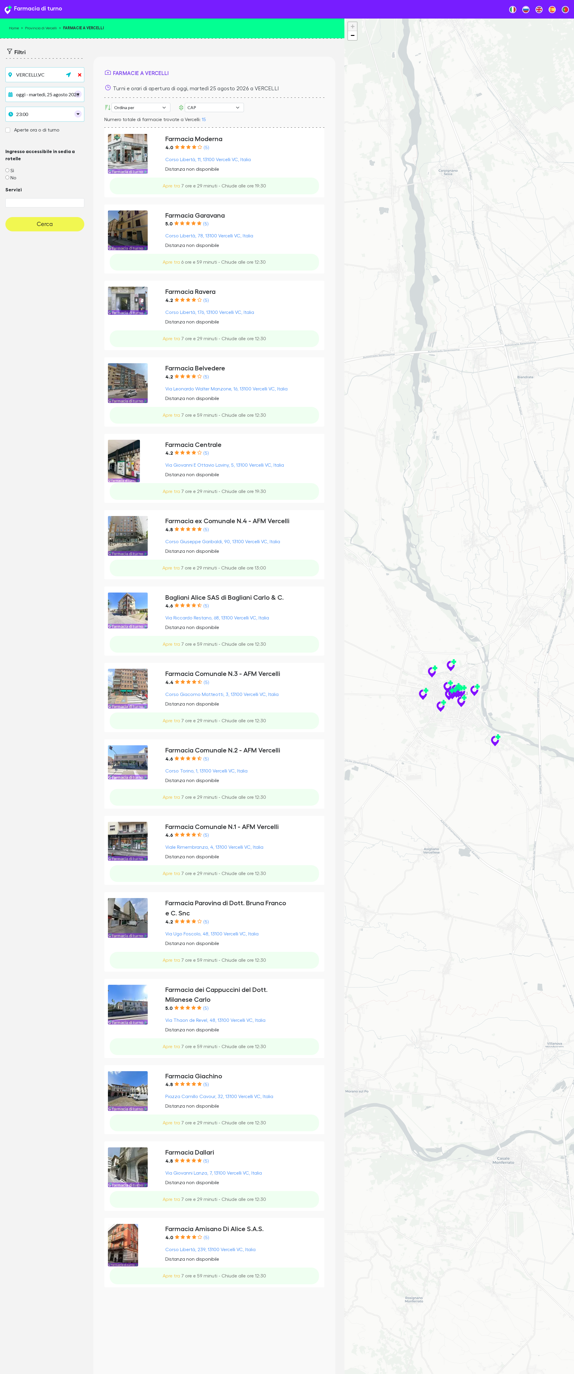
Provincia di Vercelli (41, 28)
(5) (206, 147)
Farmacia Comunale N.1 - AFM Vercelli (222, 826)
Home (14, 28)
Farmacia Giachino (193, 1076)
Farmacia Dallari (189, 1152)
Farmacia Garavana (195, 215)
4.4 (169, 682)
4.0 (169, 147)
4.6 (169, 606)
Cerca (45, 224)
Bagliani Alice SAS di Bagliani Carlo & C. (224, 597)
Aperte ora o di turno (36, 130)
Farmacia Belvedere (195, 368)
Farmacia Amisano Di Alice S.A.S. (214, 1228)
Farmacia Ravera (190, 291)
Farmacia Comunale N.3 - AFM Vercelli (222, 673)
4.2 (169, 300)
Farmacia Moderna (193, 138)
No (13, 177)
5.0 (169, 224)
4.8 (169, 529)
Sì (12, 170)
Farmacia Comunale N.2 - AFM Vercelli (222, 750)
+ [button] (353, 26)
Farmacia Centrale (193, 444)
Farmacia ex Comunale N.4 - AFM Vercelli (227, 520)
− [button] (353, 35)
